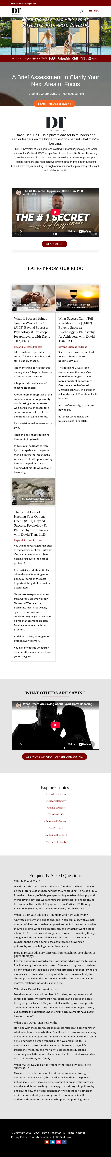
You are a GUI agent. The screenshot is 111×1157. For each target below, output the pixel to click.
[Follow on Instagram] (58, 1142)
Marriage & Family (56, 841)
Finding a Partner (56, 807)
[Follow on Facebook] (64, 1142)
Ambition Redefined (56, 835)
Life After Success (56, 794)
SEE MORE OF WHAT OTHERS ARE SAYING (54, 756)
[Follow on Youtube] (47, 1142)
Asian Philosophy (56, 800)
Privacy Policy (19, 1137)
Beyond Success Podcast (28, 346)
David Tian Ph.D (51, 1132)
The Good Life (56, 814)
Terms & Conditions (40, 1137)
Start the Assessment (54, 103)
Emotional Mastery (56, 821)
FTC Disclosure (63, 1137)
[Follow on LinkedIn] (52, 1142)
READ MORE (54, 244)
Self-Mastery (56, 828)
